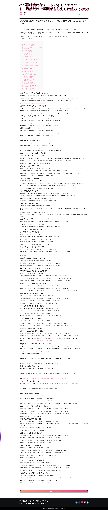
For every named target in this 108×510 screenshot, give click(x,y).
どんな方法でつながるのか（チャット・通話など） (32, 47)
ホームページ (79, 9)
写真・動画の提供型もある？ (28, 57)
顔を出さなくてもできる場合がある (29, 62)
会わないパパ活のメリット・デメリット (29, 59)
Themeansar (62, 508)
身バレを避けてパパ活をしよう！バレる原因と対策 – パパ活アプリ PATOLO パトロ (40, 340)
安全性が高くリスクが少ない (28, 61)
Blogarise (57, 508)
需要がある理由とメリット (28, 48)
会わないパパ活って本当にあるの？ (28, 44)
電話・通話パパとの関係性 (28, 54)
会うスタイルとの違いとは (28, 50)
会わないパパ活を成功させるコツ (27, 67)
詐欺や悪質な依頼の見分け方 (28, 83)
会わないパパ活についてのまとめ (27, 89)
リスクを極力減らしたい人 (28, 79)
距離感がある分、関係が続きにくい (29, 64)
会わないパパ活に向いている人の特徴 (28, 74)
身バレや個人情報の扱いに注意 (28, 73)
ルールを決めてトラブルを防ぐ (28, 71)
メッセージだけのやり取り (28, 53)
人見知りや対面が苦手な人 (28, 76)
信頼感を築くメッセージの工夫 (28, 68)
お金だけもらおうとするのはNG (29, 85)
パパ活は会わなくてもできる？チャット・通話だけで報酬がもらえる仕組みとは (48, 8)
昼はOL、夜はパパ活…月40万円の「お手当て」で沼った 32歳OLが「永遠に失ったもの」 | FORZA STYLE (44, 378)
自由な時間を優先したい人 (28, 80)
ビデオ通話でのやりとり (27, 56)
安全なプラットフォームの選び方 (29, 88)
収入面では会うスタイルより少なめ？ (30, 65)
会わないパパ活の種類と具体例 (27, 51)
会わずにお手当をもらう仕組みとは (29, 45)
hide (34, 41)
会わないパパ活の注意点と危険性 (27, 82)
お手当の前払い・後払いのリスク (29, 86)
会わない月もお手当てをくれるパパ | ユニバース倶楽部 (34, 103)
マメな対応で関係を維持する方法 (29, 70)
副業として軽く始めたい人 (28, 77)
